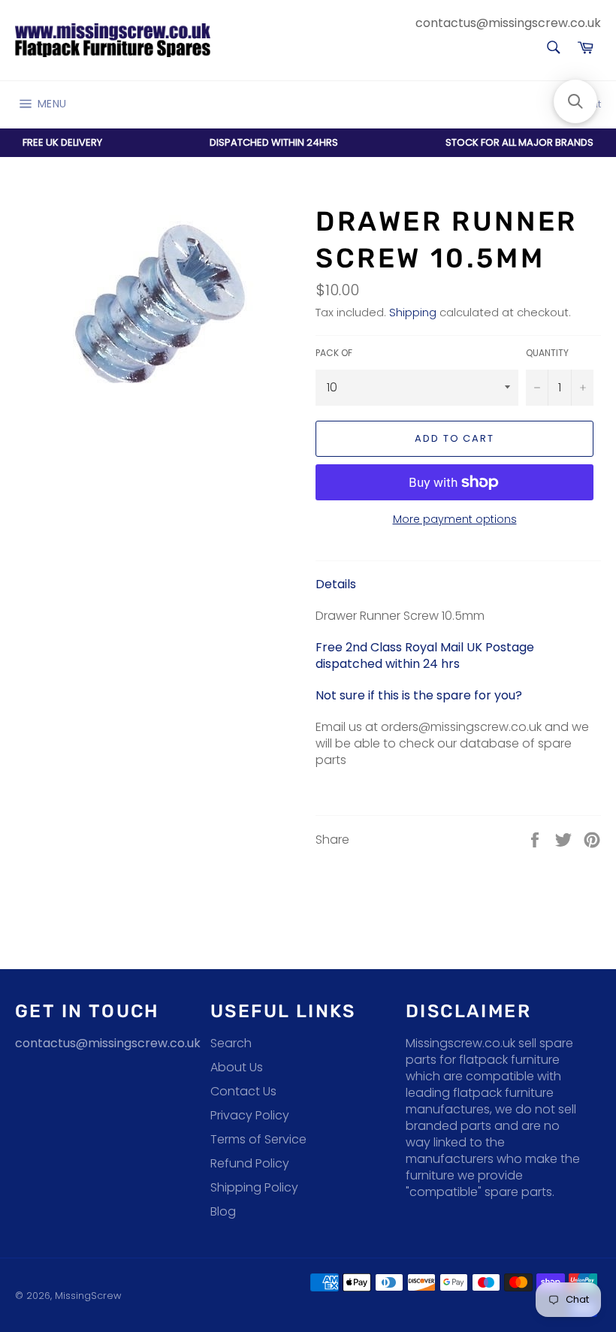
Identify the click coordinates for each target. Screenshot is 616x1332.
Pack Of (334, 353)
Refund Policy (249, 1163)
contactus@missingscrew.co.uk (508, 23)
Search (231, 1043)
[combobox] (552, 48)
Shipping (412, 312)
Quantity (547, 353)
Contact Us (243, 1091)
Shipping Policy (254, 1187)
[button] (575, 101)
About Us (236, 1067)
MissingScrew (88, 1295)
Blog (223, 1211)
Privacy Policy (249, 1115)
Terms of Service (258, 1139)
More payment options (455, 519)
